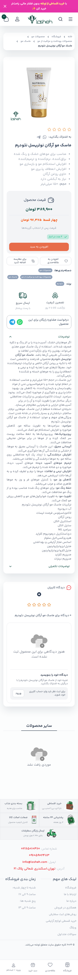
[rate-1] (29, 605)
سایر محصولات (39, 726)
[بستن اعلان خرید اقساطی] (5, 6)
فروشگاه (56, 37)
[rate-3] (39, 605)
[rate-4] (44, 605)
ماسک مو (26, 41)
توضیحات (64, 337)
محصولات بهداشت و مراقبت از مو (54, 41)
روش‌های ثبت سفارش (62, 914)
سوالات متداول (66, 934)
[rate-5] (49, 605)
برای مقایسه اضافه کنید (20, 261)
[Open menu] (70, 19)
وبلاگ (72, 928)
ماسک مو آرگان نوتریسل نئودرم (55, 46)
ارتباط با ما (70, 894)
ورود (18, 693)
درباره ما (71, 901)
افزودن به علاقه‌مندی (53, 261)
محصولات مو (38, 37)
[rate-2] (34, 605)
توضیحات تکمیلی (59, 566)
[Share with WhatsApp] (44, 137)
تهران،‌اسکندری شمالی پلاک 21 (35, 868)
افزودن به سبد (39, 247)
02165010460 (30, 848)
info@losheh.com (34, 862)
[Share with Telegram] (38, 137)
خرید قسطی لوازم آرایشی (61, 921)
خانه (70, 37)
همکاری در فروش (65, 908)
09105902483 (39, 855)
